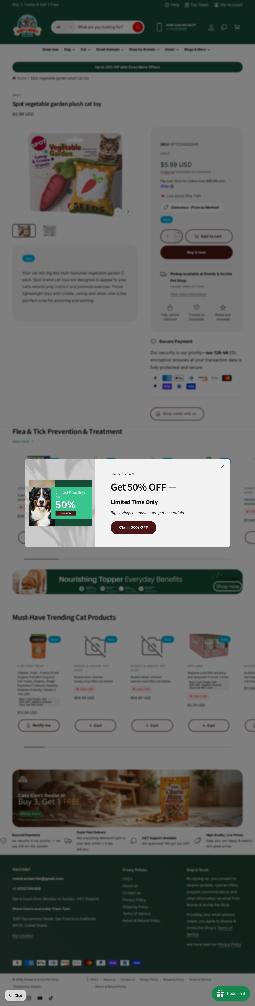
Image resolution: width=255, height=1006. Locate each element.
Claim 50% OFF (133, 527)
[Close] (223, 466)
